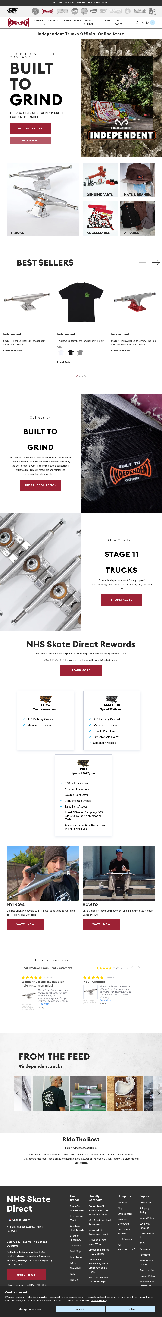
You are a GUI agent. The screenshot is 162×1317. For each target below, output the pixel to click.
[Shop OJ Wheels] (84, 11)
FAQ (142, 1243)
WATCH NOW (25, 924)
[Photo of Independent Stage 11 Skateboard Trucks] (40, 572)
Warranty (145, 1248)
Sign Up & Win (26, 1274)
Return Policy (147, 1217)
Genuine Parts (71, 20)
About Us (123, 1202)
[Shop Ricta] (115, 11)
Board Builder (89, 22)
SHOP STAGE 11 (121, 599)
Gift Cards (119, 22)
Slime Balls (76, 1268)
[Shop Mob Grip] (93, 11)
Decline (131, 1309)
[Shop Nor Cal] (152, 11)
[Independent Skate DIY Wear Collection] (121, 453)
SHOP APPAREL (30, 140)
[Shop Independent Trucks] (47, 11)
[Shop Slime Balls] (127, 11)
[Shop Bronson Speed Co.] (74, 11)
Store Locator (125, 1213)
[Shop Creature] (62, 11)
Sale (108, 20)
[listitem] (45, 995)
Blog (120, 1208)
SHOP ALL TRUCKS (34, 128)
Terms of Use (147, 1270)
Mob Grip (75, 1251)
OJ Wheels (76, 1245)
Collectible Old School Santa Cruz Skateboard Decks (99, 1210)
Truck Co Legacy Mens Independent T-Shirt (80, 340)
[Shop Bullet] (140, 11)
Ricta (73, 1262)
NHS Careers (125, 1239)
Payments (145, 1254)
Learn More (87, 670)
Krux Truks (76, 1256)
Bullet (73, 1273)
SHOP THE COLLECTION (40, 485)
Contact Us (146, 1202)
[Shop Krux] (103, 11)
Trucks (39, 20)
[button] (137, 22)
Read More (44, 999)
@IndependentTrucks (84, 1147)
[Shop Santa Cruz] (35, 11)
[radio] (61, 353)
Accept (80, 1309)
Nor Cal (74, 1279)
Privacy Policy (99, 1300)
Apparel (53, 20)
